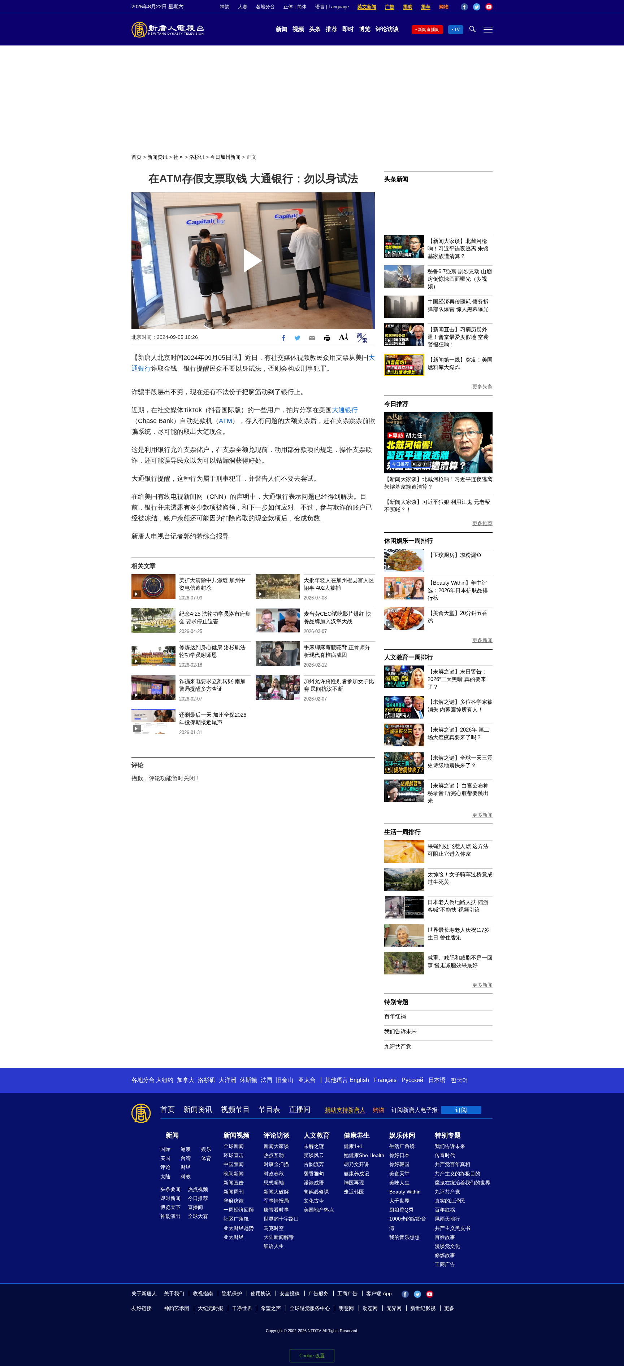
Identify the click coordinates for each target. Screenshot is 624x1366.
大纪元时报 (210, 1308)
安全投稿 (290, 1293)
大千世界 (399, 1201)
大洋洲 (227, 1080)
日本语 (437, 1080)
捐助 (407, 6)
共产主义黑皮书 (452, 1228)
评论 (165, 1167)
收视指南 (203, 1293)
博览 (364, 29)
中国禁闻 (234, 1164)
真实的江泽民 (450, 1201)
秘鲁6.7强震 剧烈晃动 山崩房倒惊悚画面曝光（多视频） (460, 278)
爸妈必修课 (316, 1192)
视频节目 (235, 1109)
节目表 (269, 1109)
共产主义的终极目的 (457, 1174)
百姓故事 (445, 1237)
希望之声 (271, 1308)
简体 (302, 6)
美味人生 (399, 1183)
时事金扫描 (276, 1164)
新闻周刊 (234, 1192)
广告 (389, 6)
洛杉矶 (196, 157)
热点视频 (198, 1189)
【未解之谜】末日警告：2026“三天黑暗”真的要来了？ (457, 679)
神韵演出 (170, 1216)
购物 (443, 6)
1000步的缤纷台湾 (407, 1223)
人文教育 (317, 1135)
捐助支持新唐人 (345, 1110)
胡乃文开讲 (356, 1164)
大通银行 (345, 410)
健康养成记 (356, 1174)
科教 (186, 1176)
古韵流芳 (314, 1164)
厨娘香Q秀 (401, 1210)
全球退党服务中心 (310, 1308)
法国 (266, 1080)
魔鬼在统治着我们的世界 (462, 1183)
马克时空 (274, 1228)
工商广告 (445, 1264)
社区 (178, 157)
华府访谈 (234, 1201)
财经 (186, 1167)
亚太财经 (234, 1237)
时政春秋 (274, 1174)
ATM (225, 420)
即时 (348, 29)
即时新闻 (170, 1198)
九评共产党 (397, 1046)
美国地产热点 (319, 1210)
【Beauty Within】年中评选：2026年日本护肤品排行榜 (458, 590)
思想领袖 (274, 1183)
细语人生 (274, 1246)
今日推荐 (396, 404)
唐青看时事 (276, 1210)
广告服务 (318, 1293)
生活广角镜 (402, 1146)
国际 (165, 1149)
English (359, 1080)
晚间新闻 (234, 1174)
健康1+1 (353, 1146)
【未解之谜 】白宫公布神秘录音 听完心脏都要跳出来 (458, 793)
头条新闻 (396, 179)
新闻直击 (234, 1183)
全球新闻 (234, 1146)
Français (385, 1080)
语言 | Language (332, 6)
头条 (315, 29)
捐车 (425, 6)
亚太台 (307, 1080)
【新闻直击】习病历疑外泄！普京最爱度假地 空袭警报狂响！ (458, 337)
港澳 (186, 1149)
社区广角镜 (236, 1219)
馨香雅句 (314, 1174)
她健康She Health (364, 1155)
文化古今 (314, 1201)
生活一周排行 (402, 832)
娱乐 (206, 1149)
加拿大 (185, 1080)
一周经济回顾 (239, 1210)
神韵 (224, 6)
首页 (136, 157)
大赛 (242, 6)
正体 (288, 6)
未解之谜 (314, 1146)
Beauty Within (405, 1192)
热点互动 (274, 1155)
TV (457, 29)
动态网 (370, 1308)
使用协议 (261, 1293)
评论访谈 (387, 29)
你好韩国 (399, 1164)
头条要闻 (170, 1189)
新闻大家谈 (276, 1146)
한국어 (459, 1080)
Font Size (343, 337)
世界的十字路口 (281, 1219)
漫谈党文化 (447, 1246)
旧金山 (284, 1080)
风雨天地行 (447, 1219)
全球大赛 (198, 1216)
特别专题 (396, 1002)
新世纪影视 (423, 1308)
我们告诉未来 (400, 1031)
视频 (298, 29)
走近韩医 (354, 1192)
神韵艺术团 (176, 1308)
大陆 (165, 1176)
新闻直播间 (428, 29)
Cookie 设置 (312, 1355)
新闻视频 (237, 1135)
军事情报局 (276, 1201)
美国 (165, 1158)
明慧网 (346, 1308)
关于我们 (174, 1293)
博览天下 (170, 1207)
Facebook (464, 6)
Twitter (476, 6)
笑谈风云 (314, 1155)
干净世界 (242, 1308)
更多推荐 (482, 523)
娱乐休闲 (402, 1135)
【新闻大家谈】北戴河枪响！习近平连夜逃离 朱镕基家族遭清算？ (458, 248)
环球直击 (234, 1155)
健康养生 (357, 1135)
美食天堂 (399, 1174)
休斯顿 (248, 1080)
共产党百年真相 (452, 1164)
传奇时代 (445, 1155)
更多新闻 (482, 640)
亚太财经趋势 (239, 1228)
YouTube (489, 6)
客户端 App (379, 1293)
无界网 (394, 1308)
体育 (206, 1158)
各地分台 (265, 6)
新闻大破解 (276, 1192)
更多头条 (482, 386)
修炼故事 (445, 1255)
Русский (412, 1080)
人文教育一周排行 (408, 657)
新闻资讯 (157, 157)
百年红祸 (395, 1016)
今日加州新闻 (225, 157)
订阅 (461, 1110)
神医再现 (354, 1183)
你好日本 (399, 1155)
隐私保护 (232, 1293)
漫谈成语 (314, 1183)
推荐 (331, 29)
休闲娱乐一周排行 (408, 540)
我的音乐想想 (404, 1237)
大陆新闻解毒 (279, 1237)
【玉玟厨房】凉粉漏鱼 (455, 555)
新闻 (281, 29)
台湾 (186, 1158)
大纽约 (164, 1080)
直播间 (300, 1109)
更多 (449, 1308)
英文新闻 (367, 6)
